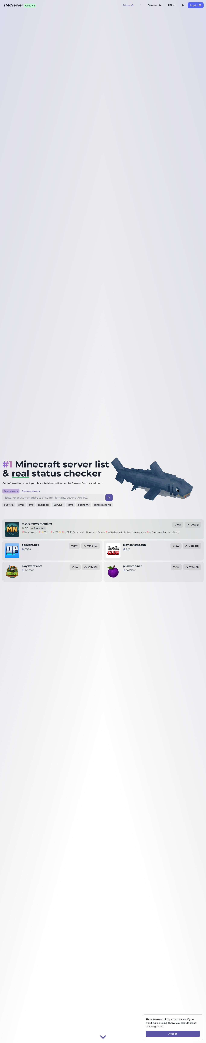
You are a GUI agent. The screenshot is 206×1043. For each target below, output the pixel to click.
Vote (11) (194, 545)
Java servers (11, 491)
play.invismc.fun (134, 545)
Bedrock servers (31, 491)
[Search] (109, 497)
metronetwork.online (37, 523)
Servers (152, 5)
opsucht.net (30, 545)
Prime (126, 5)
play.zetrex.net (32, 566)
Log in (194, 5)
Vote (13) (92, 545)
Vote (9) (93, 567)
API (170, 5)
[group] (183, 5)
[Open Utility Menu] (141, 5)
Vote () (195, 524)
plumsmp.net (132, 566)
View (178, 524)
